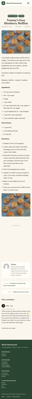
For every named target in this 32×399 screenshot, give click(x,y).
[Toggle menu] (28, 3)
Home (4, 11)
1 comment (27, 26)
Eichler (3, 383)
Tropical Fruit (5, 375)
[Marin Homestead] (3, 3)
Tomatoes (4, 363)
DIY (3, 386)
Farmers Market (6, 367)
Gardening (4, 362)
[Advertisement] (16, 243)
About (3, 396)
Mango (3, 376)
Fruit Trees (5, 373)
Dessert (4, 355)
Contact (8, 396)
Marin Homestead (13, 3)
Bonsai (3, 387)
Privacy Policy (16, 396)
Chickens (4, 384)
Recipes (21, 15)
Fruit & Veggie (11, 11)
